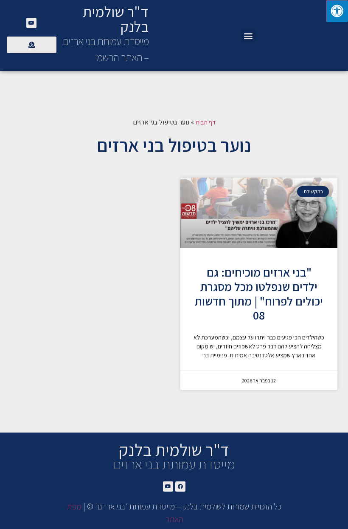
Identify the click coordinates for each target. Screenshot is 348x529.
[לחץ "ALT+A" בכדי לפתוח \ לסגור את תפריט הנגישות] (337, 11)
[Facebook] (180, 486)
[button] (248, 35)
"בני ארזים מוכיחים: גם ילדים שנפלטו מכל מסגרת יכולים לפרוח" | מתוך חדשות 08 (259, 293)
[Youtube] (31, 23)
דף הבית (206, 122)
